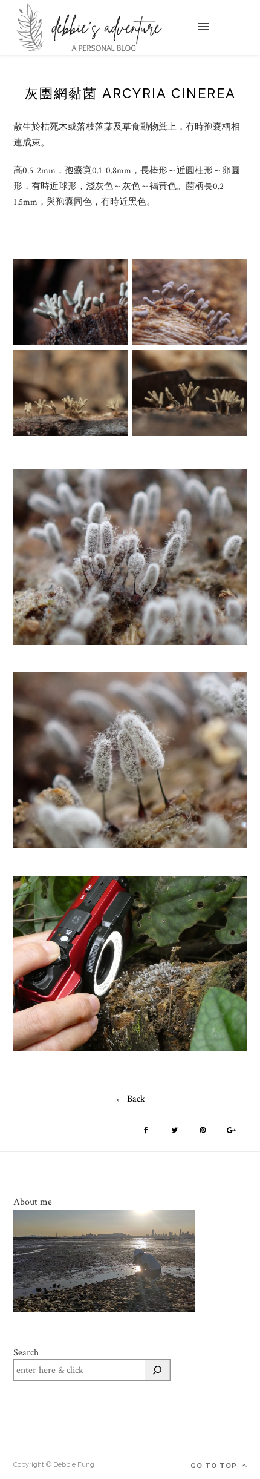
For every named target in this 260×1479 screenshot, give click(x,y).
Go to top (214, 1466)
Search (26, 1352)
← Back (130, 1099)
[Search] (157, 1370)
